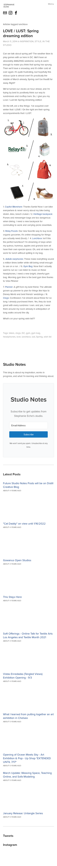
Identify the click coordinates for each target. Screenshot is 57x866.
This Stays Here (12, 597)
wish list (47, 336)
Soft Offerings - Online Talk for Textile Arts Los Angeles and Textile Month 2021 (28, 635)
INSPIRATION (27, 41)
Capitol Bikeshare (13, 206)
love (19, 336)
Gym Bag (28, 266)
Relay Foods (11, 231)
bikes (11, 333)
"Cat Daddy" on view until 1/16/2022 (24, 523)
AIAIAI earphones (14, 259)
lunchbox (26, 336)
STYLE (38, 41)
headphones (9, 336)
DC (23, 333)
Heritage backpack (42, 214)
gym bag (35, 333)
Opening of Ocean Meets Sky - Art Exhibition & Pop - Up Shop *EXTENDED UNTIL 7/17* (27, 758)
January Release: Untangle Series (23, 813)
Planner (9, 286)
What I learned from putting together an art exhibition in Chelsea (28, 716)
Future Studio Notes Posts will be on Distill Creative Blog (28, 485)
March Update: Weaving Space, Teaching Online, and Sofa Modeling (27, 774)
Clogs (6, 297)
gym (28, 333)
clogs (18, 333)
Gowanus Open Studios (17, 560)
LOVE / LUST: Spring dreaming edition (21, 33)
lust (33, 336)
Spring (39, 336)
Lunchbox (37, 238)
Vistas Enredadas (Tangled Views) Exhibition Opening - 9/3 (22, 675)
